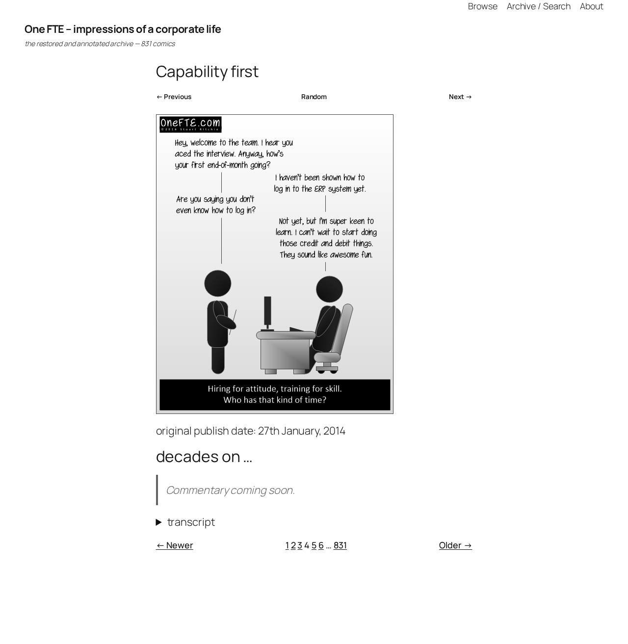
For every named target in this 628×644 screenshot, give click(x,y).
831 (340, 545)
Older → (455, 545)
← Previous (173, 96)
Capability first (207, 71)
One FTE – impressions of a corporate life (123, 29)
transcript (191, 522)
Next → (460, 96)
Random (314, 96)
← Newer (174, 545)
